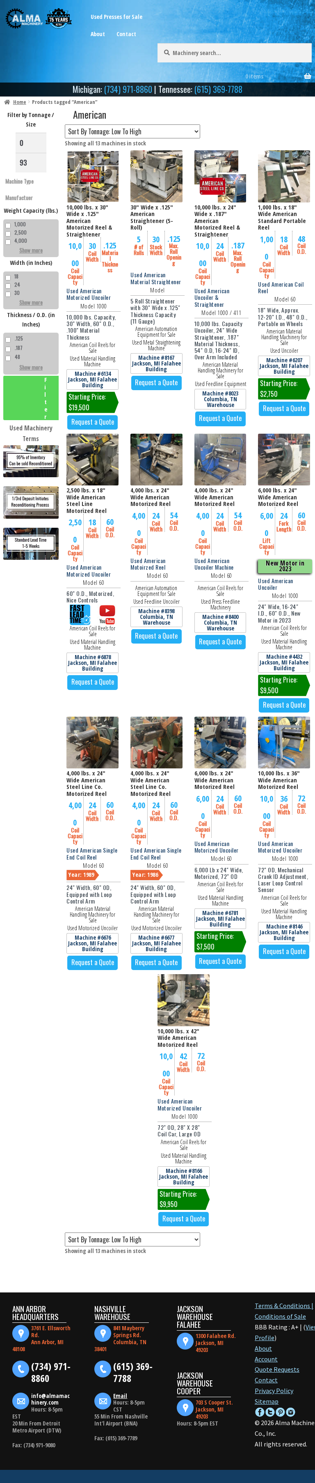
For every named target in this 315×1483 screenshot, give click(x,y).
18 (16, 276)
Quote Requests (277, 1369)
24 (17, 284)
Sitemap (266, 1401)
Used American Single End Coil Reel (91, 853)
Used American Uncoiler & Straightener (212, 297)
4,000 (20, 240)
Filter (46, 398)
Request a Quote (92, 422)
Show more (31, 250)
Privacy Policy (274, 1390)
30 (17, 292)
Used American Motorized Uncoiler (88, 293)
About (98, 34)
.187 (19, 347)
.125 (19, 338)
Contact (126, 34)
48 (17, 356)
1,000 (20, 224)
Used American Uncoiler (275, 583)
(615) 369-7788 (218, 89)
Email (120, 1396)
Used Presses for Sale (116, 17)
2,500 (20, 232)
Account (266, 1359)
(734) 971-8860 (128, 89)
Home (19, 102)
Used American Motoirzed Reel (148, 563)
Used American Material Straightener (155, 277)
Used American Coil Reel (281, 287)
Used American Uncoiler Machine (214, 563)
